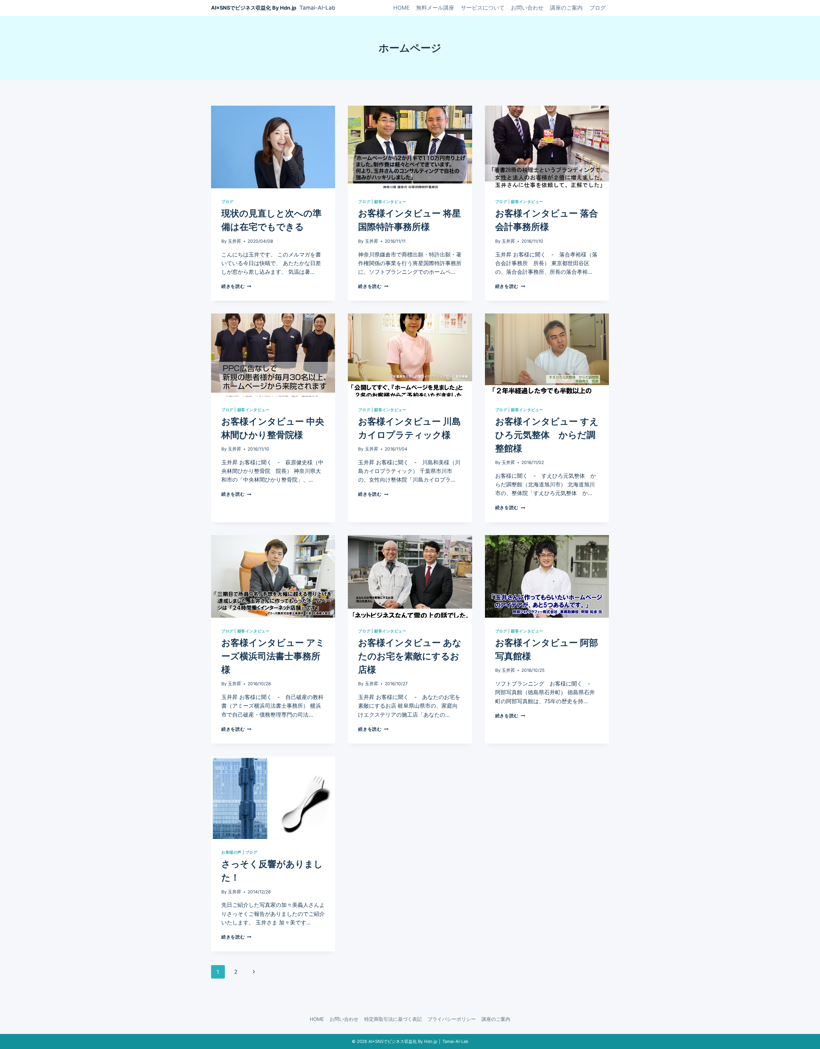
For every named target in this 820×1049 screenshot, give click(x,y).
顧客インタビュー (390, 201)
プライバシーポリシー (452, 1019)
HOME (401, 7)
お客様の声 (231, 852)
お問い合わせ (527, 7)
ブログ (597, 7)
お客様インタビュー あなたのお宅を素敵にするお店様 (410, 656)
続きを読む (235, 286)
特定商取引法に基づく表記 (393, 1019)
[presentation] (273, 147)
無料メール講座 (435, 7)
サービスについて (482, 7)
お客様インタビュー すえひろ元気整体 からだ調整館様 (547, 435)
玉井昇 (234, 241)
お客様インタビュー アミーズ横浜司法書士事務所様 (273, 656)
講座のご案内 (566, 7)
